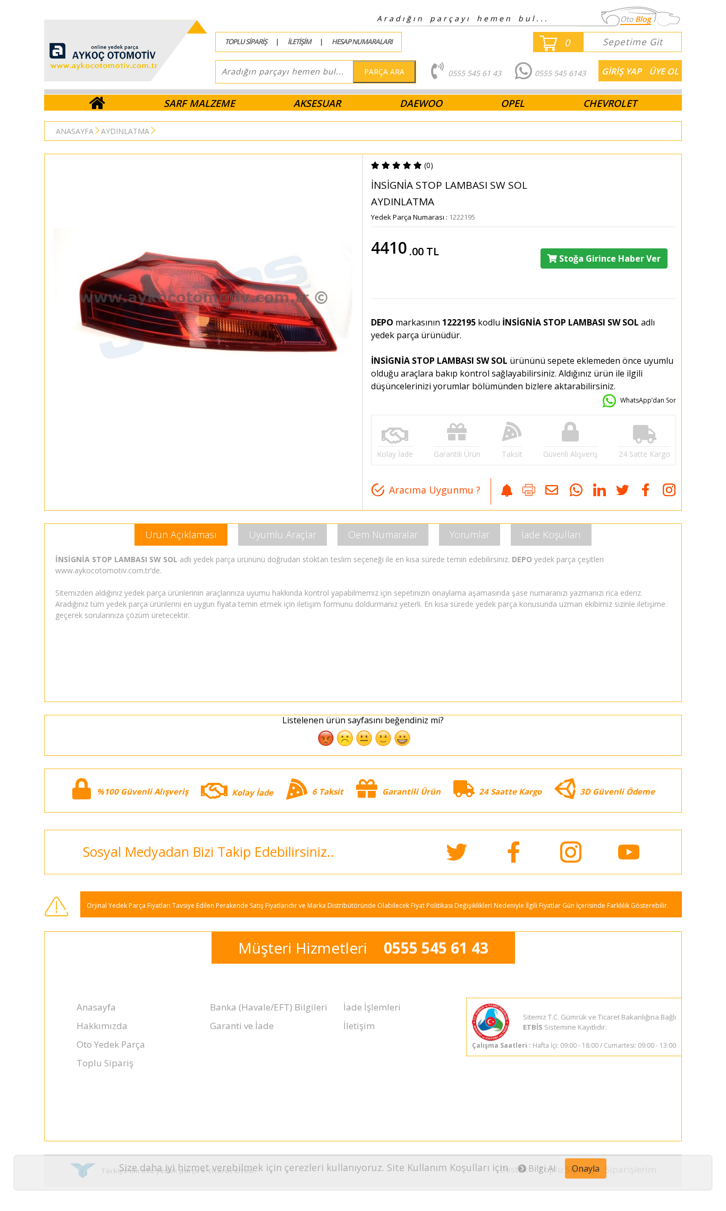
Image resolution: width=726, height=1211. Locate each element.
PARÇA (384, 71)
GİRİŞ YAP (621, 71)
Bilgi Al (540, 1168)
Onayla (586, 1168)
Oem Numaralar (383, 534)
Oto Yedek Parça (111, 1044)
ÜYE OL (664, 71)
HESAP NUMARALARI (362, 41)
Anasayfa (96, 1007)
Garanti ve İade (242, 1026)
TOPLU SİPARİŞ (246, 41)
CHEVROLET (610, 103)
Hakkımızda (102, 1026)
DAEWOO (421, 103)
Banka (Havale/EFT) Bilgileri (268, 1007)
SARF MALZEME (199, 103)
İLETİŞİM (299, 41)
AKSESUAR (317, 103)
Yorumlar (469, 534)
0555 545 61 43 (436, 948)
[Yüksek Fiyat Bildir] (506, 491)
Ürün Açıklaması (181, 534)
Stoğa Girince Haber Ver (609, 258)
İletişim (359, 1026)
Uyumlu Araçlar (282, 534)
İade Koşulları (551, 534)
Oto (635, 19)
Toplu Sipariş (105, 1063)
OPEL (513, 103)
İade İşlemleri (372, 1007)
